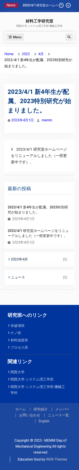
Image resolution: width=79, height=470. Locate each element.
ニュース (18, 277)
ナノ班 (16, 333)
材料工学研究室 (39, 21)
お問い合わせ (29, 415)
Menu (17, 37)
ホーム (20, 409)
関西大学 (18, 372)
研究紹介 (41, 409)
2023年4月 (19, 259)
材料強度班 (19, 340)
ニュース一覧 (58, 415)
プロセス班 (19, 347)
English (44, 421)
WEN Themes (56, 459)
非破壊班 (18, 326)
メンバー (62, 409)
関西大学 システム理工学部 (32, 379)
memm (47, 120)
